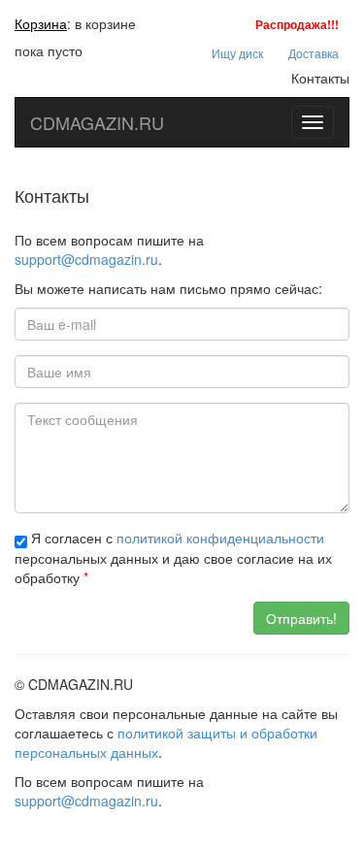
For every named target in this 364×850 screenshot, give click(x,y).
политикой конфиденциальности (220, 537)
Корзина (41, 23)
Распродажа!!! (297, 24)
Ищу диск (237, 53)
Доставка (313, 53)
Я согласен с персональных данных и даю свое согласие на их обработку (173, 557)
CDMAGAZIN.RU (97, 122)
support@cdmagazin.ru (86, 259)
